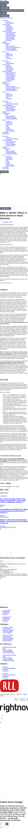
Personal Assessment (11, 48)
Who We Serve (6, 24)
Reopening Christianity (8, 630)
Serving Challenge (10, 36)
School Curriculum (10, 130)
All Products (9, 58)
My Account (6, 133)
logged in (8, 486)
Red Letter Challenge (11, 32)
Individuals (8, 25)
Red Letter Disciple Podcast (9, 647)
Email (4, 566)
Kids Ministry (9, 29)
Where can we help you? (8, 569)
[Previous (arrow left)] (0, 827)
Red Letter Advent (10, 39)
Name (1, 561)
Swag (7, 56)
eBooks (8, 126)
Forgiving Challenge (11, 35)
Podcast (5, 42)
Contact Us (5, 671)
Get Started (8, 40)
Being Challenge (10, 33)
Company (5, 666)
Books (7, 52)
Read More (2, 505)
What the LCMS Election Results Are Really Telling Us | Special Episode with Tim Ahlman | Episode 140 (14, 521)
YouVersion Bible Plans (11, 50)
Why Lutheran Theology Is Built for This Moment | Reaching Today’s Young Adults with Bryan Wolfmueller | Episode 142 (13, 500)
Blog (7, 44)
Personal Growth (7, 610)
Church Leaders (10, 28)
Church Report (9, 129)
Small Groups (9, 27)
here (25, 575)
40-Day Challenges (7, 31)
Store (4, 51)
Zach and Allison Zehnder (12, 103)
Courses (8, 128)
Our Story (5, 20)
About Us (8, 21)
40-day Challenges (7, 105)
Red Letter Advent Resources (13, 47)
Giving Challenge (10, 38)
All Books (8, 121)
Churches (5, 614)
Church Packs (9, 54)
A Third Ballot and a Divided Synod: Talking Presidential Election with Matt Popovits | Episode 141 (14, 510)
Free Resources (6, 43)
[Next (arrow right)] (2, 827)
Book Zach (5, 669)
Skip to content (3, 0)
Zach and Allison (10, 23)
